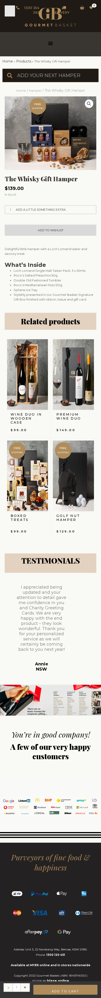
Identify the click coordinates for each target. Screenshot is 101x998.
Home (21, 90)
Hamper (35, 90)
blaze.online (58, 981)
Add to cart (65, 991)
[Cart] (80, 7)
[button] (50, 43)
